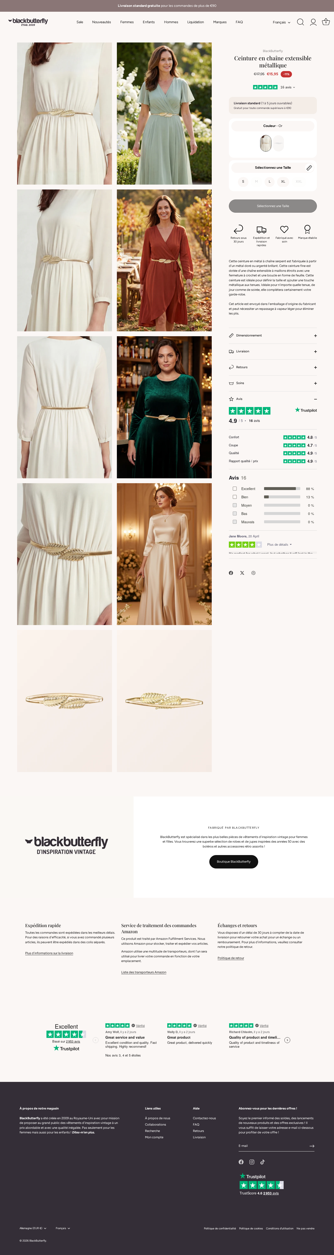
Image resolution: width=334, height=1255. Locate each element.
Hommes (171, 22)
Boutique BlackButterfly (234, 861)
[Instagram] (251, 1161)
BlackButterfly (273, 51)
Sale (80, 22)
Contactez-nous (204, 1118)
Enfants (149, 22)
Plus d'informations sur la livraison (49, 953)
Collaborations (155, 1124)
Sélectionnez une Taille (273, 168)
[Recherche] (300, 22)
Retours (241, 367)
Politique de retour (231, 958)
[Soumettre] (312, 1146)
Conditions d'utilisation (279, 1228)
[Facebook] (241, 1161)
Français (279, 22)
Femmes (127, 22)
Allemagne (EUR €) (31, 1228)
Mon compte (154, 1137)
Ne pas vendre (305, 1228)
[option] (167, 6)
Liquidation (195, 22)
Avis (238, 399)
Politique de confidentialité (220, 1228)
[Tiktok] (262, 1161)
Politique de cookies (251, 1228)
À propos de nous (157, 1118)
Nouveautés (101, 22)
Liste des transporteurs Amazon (143, 972)
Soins (239, 383)
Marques (220, 22)
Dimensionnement (248, 335)
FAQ (239, 22)
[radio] (265, 143)
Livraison (242, 351)
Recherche (152, 1131)
